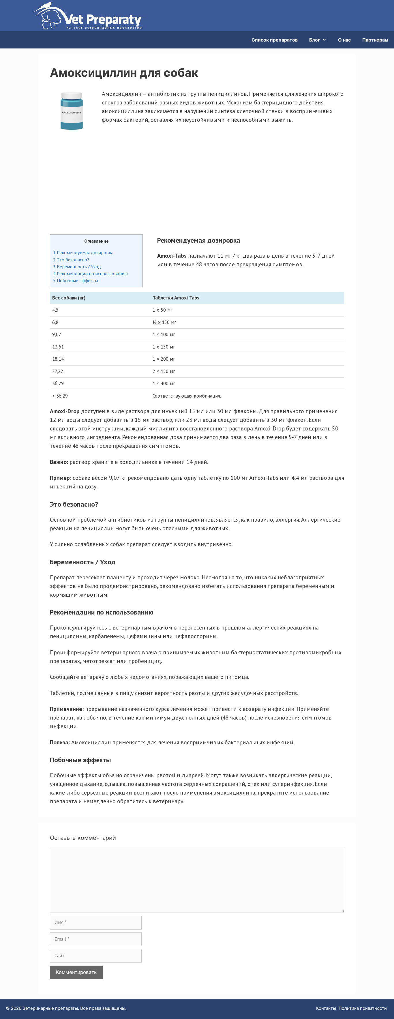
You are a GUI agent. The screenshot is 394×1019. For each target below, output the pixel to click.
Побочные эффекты (75, 280)
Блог (314, 40)
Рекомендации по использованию (90, 273)
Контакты (326, 1008)
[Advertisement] (197, 179)
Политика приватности (363, 1008)
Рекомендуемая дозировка (83, 252)
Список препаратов (275, 40)
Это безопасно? (71, 260)
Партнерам (375, 40)
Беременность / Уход (77, 266)
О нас (344, 40)
